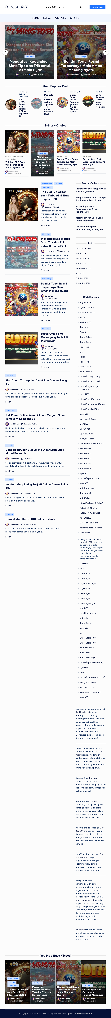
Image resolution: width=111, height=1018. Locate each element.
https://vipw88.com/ (89, 478)
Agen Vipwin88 (87, 307)
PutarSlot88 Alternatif (90, 513)
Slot (81, 352)
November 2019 (83, 283)
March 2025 (81, 253)
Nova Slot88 (85, 448)
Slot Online (30, 57)
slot (81, 633)
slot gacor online (88, 682)
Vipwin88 (84, 424)
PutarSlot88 (85, 468)
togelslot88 (85, 588)
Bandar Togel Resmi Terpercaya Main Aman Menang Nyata (81, 65)
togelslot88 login (88, 583)
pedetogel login (87, 603)
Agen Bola (84, 667)
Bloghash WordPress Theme (78, 1013)
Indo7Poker (85, 498)
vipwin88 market (87, 433)
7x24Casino (55, 7)
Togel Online (86, 337)
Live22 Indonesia (83, 712)
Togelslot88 (85, 302)
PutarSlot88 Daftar (88, 508)
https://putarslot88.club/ (91, 503)
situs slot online (87, 687)
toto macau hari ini (85, 900)
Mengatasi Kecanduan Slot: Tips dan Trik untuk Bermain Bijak (30, 65)
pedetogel (85, 573)
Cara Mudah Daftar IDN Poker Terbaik (30, 519)
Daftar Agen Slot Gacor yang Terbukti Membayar (93, 162)
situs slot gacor (87, 647)
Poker (82, 357)
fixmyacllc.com (87, 438)
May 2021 (80, 273)
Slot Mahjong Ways (89, 522)
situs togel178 (86, 371)
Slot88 (83, 332)
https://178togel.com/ (90, 376)
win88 (82, 317)
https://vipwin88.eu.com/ (91, 662)
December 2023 (83, 268)
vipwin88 (84, 414)
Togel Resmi (85, 342)
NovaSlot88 (85, 453)
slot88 (83, 568)
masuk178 (84, 394)
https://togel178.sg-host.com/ (89, 388)
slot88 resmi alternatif (90, 692)
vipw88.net (85, 429)
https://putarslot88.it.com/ (92, 677)
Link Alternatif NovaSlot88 (92, 443)
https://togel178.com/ (90, 399)
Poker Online (23, 96)
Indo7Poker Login (87, 657)
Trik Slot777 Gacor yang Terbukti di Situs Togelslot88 (23, 107)
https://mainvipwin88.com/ (92, 404)
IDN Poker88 (85, 493)
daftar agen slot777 (91, 541)
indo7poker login (87, 488)
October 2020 (82, 278)
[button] (97, 7)
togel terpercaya (88, 613)
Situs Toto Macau (88, 312)
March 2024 (81, 263)
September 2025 (83, 248)
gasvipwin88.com (88, 419)
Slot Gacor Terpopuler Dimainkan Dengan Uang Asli (89, 228)
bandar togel (81, 57)
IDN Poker (10, 480)
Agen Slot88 (85, 518)
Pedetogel (85, 347)
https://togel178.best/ (90, 381)
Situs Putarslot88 (88, 638)
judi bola (84, 618)
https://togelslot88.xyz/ (90, 409)
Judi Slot (22, 94)
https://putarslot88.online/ (92, 527)
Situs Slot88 (85, 366)
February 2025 (82, 258)
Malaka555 (85, 532)
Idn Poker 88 (85, 322)
